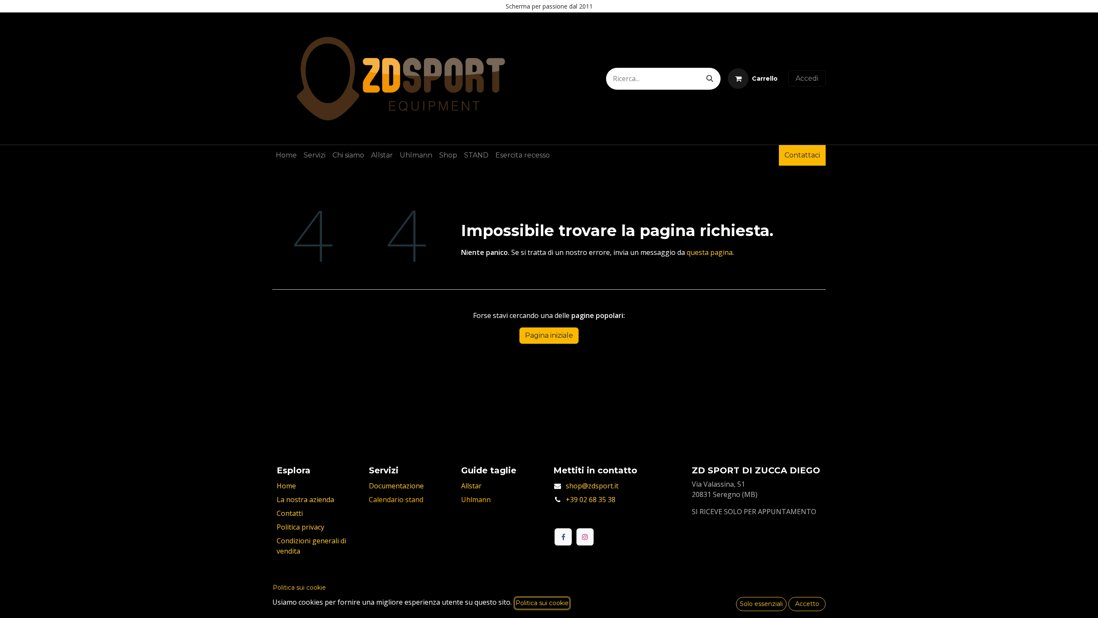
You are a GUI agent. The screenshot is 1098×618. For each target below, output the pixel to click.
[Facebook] (563, 536)
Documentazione (396, 486)
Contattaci (802, 155)
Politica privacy (300, 527)
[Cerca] (710, 79)
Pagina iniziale (549, 335)
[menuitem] (286, 155)
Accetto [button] (807, 604)
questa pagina (710, 252)
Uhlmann (476, 499)
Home (286, 486)
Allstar (471, 486)
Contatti (290, 513)
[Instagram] (585, 536)
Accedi (807, 78)
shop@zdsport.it (592, 486)
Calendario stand (396, 499)
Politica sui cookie (299, 587)
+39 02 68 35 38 (590, 499)
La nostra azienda (305, 499)
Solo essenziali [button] (761, 604)
